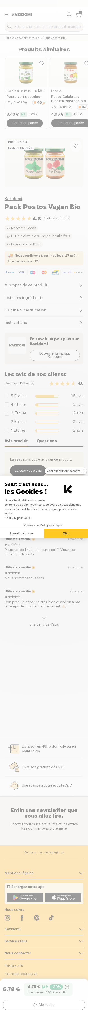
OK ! (66, 533)
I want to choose (22, 533)
